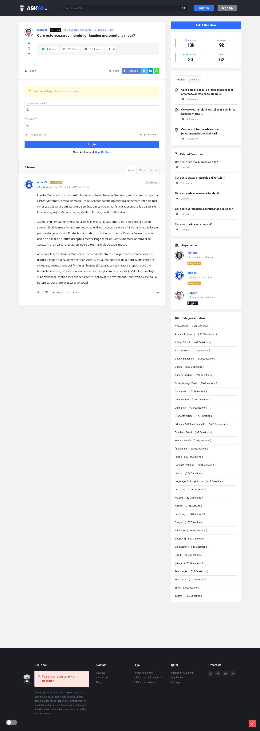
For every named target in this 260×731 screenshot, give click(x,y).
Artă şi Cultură (193, 342)
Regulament (177, 677)
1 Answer (186, 214)
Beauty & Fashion (195, 358)
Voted (131, 170)
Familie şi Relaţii (105, 29)
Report (32, 70)
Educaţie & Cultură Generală (201, 424)
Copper (192, 292)
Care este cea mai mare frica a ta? (196, 162)
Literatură (190, 489)
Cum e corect (193, 399)
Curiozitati (191, 407)
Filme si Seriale (193, 440)
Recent (153, 170)
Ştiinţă (189, 563)
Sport (188, 555)
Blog (98, 682)
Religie (189, 522)
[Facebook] (210, 673)
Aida (190, 272)
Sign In (204, 8)
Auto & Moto (192, 350)
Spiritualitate (191, 546)
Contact (100, 672)
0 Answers (186, 167)
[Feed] (233, 673)
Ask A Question (206, 25)
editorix (192, 253)
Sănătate (191, 530)
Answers (194, 79)
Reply (60, 292)
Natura (188, 505)
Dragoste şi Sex (194, 415)
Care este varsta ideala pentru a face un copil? (204, 208)
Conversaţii (191, 391)
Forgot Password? (149, 134)
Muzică (189, 497)
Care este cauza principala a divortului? (200, 177)
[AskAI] (38, 8)
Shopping (190, 538)
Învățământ (191, 448)
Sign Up (227, 8)
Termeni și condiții (143, 672)
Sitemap (175, 682)
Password (31, 119)
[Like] (29, 42)
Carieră (189, 366)
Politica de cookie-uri (144, 682)
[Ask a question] (252, 723)
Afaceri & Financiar (196, 334)
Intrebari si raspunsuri (182, 672)
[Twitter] (218, 673)
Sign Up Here (103, 152)
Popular (181, 79)
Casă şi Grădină (194, 375)
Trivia (187, 587)
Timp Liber (190, 579)
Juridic (189, 473)
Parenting (190, 514)
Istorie (189, 456)
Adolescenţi (191, 326)
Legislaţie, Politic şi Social (199, 481)
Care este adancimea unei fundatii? (197, 193)
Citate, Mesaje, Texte (196, 383)
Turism (189, 595)
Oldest (142, 170)
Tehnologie (191, 571)
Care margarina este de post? (194, 224)
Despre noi (102, 677)
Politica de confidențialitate (148, 677)
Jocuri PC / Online (194, 465)
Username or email (36, 103)
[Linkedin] (225, 673)
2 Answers (192, 99)
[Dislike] (29, 53)
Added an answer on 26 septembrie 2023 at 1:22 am (63, 187)
